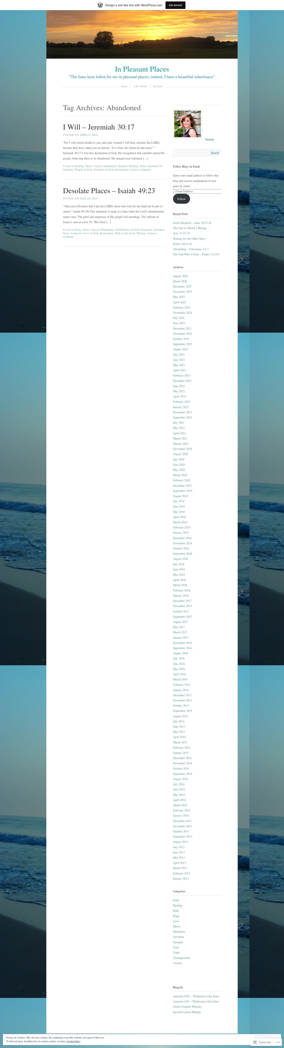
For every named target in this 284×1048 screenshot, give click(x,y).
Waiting (141, 233)
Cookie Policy (73, 1041)
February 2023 (181, 375)
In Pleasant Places (142, 68)
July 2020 (178, 459)
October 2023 (181, 339)
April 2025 (179, 302)
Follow (181, 199)
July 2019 (178, 501)
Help (176, 910)
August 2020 (180, 454)
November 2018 (182, 543)
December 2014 (182, 758)
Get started (175, 5)
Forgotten (146, 229)
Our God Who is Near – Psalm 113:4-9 (196, 254)
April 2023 (179, 370)
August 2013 (180, 842)
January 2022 (181, 407)
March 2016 (180, 679)
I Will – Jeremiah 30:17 (99, 127)
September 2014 (182, 774)
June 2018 (179, 569)
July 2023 (178, 355)
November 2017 (182, 606)
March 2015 (180, 742)
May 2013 (179, 857)
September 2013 (182, 836)
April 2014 (179, 800)
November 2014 (182, 763)
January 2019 (181, 532)
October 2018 (181, 548)
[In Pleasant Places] (142, 57)
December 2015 (182, 695)
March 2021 (180, 438)
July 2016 (178, 658)
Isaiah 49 (76, 233)
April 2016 (179, 674)
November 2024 (182, 313)
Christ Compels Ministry (187, 1006)
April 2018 (179, 580)
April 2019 (179, 517)
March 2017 (180, 632)
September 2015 (182, 711)
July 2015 (178, 721)
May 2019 (179, 512)
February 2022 (181, 402)
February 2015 (181, 747)
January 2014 (181, 815)
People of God (83, 169)
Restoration (122, 169)
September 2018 (182, 553)
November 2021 (182, 412)
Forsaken (159, 229)
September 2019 (182, 491)
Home (124, 86)
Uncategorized (181, 958)
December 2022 (182, 381)
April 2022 (179, 396)
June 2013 (179, 852)
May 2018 (179, 574)
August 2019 (180, 496)
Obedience (179, 931)
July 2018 (178, 564)
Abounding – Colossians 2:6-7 (191, 249)
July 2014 (178, 784)
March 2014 (180, 805)
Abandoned (110, 166)
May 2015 (179, 732)
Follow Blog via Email (186, 166)
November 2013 (182, 826)
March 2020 (180, 475)
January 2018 (181, 595)
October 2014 (181, 768)
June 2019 (179, 506)
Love (176, 921)
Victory (177, 963)
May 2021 (179, 428)
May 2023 (179, 365)
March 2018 (180, 585)
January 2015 (181, 753)
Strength (178, 942)
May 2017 (179, 627)
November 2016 (182, 643)
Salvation (178, 937)
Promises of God (104, 169)
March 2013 (180, 868)
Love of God (90, 233)
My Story (158, 86)
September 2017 (182, 616)
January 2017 (181, 637)
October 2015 (181, 705)
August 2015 (180, 716)
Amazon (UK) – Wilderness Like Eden (196, 996)
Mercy (176, 926)
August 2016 (180, 653)
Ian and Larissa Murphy (187, 1012)
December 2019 (182, 486)
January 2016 (181, 690)
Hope (89, 166)
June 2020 (179, 465)
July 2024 (178, 318)
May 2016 (179, 669)
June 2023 (179, 360)
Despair (122, 166)
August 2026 (180, 276)
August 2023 (180, 349)
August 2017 (180, 622)
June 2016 (179, 664)
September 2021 (182, 417)
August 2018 (180, 559)
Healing (79, 166)
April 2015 (179, 737)
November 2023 (182, 334)
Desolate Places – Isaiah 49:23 (109, 190)
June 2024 (179, 323)
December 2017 (182, 601)
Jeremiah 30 (155, 166)
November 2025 (182, 292)
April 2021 (179, 433)
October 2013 (181, 831)
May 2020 (179, 470)
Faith (176, 900)
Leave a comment (141, 169)
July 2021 (178, 423)
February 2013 (181, 873)
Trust (86, 229)
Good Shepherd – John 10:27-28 (192, 223)
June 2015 (179, 726)
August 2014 (180, 779)
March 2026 (180, 281)
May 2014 (179, 795)
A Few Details (140, 86)
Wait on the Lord (125, 233)
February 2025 (181, 307)
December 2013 (182, 821)
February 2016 (181, 684)
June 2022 (179, 386)
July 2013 (178, 847)
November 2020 (182, 449)
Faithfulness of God (127, 229)
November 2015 (182, 700)
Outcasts (68, 169)
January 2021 (181, 444)
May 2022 (179, 391)
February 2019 (181, 527)
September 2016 (182, 648)
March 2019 (180, 522)
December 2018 (182, 538)
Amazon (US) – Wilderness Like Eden (196, 1001)
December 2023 (182, 328)
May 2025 (179, 297)
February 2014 (181, 810)
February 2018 (181, 590)
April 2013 (179, 863)
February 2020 (181, 480)
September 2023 (182, 344)
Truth (176, 952)
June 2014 (179, 789)
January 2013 (181, 878)
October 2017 (181, 611)
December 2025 (182, 286)
